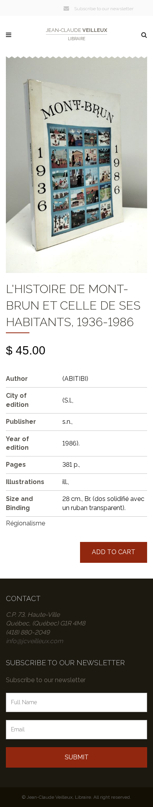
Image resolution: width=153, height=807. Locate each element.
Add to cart (113, 552)
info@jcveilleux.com (34, 641)
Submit (77, 757)
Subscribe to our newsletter (103, 8)
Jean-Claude (76, 34)
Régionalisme (25, 523)
